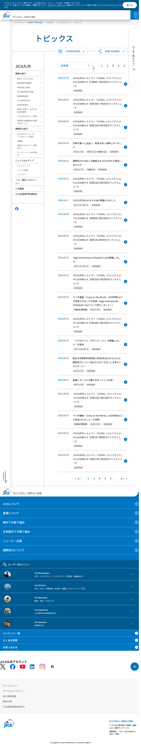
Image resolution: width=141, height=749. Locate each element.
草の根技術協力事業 (25, 91)
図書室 (20, 141)
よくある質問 (10, 640)
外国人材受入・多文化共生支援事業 (27, 110)
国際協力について (14, 550)
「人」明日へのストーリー (26, 181)
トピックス (21, 174)
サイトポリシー (10, 685)
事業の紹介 (20, 73)
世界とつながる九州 (25, 78)
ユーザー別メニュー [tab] (19, 564)
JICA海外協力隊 (23, 100)
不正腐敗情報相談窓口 (14, 706)
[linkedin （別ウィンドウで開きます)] (32, 666)
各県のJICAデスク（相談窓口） (27, 146)
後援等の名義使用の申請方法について (27, 122)
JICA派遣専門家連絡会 (26, 194)
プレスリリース (23, 165)
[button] (71, 51)
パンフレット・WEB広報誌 (27, 153)
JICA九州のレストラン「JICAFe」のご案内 (26, 135)
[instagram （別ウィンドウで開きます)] (42, 666)
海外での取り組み (14, 522)
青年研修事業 (22, 105)
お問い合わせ (10, 647)
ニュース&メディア (24, 160)
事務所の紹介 (21, 128)
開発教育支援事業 (24, 83)
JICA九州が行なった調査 (27, 116)
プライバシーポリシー (56, 5)
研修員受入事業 (23, 87)
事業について (11, 513)
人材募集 (19, 188)
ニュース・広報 (12, 541)
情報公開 (7, 701)
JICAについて (11, 504)
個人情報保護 (9, 696)
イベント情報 (22, 170)
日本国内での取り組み (16, 532)
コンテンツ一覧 (11, 633)
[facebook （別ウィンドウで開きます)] (12, 666)
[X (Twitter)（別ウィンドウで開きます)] (3, 667)
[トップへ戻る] (135, 666)
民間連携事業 (22, 96)
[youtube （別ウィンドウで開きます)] (22, 667)
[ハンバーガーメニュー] (136, 14)
